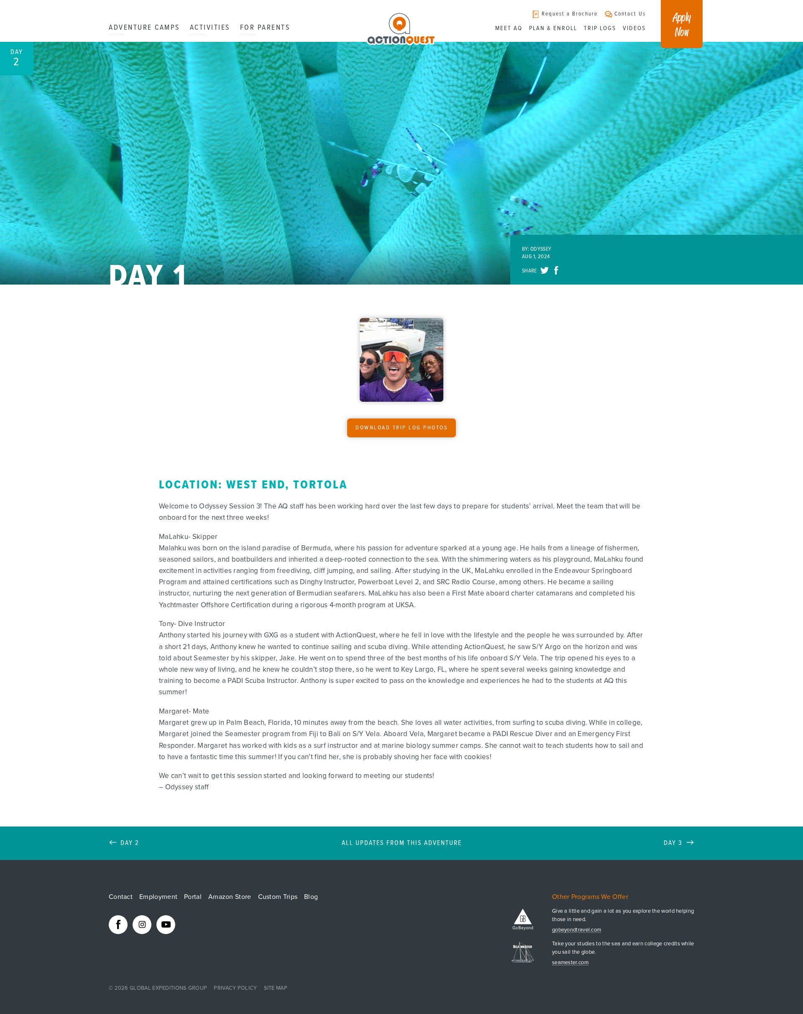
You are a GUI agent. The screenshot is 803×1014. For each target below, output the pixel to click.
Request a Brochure (570, 14)
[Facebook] (118, 924)
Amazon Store (229, 897)
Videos (634, 28)
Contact (121, 897)
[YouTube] (165, 924)
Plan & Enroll (553, 28)
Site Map (275, 988)
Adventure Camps (144, 28)
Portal (193, 897)
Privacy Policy (235, 988)
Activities (210, 28)
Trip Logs (600, 28)
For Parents (265, 28)
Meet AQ (508, 28)
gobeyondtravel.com (576, 930)
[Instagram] (142, 924)
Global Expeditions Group (168, 988)
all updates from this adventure (402, 843)
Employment (158, 897)
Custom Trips (278, 897)
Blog (311, 897)
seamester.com (570, 962)
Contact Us (630, 14)
